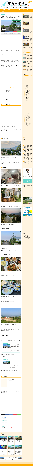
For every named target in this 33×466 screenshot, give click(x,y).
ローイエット (27, 108)
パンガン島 (26, 132)
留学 (23, 9)
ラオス (26, 134)
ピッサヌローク (27, 91)
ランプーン (26, 86)
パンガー (26, 133)
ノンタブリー (27, 120)
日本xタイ (27, 9)
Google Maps (9, 384)
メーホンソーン (27, 85)
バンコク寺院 (14, 9)
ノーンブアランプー (27, 114)
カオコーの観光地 (26, 242)
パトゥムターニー (27, 121)
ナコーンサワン (27, 96)
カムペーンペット (27, 93)
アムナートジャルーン (28, 117)
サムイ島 (26, 131)
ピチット (26, 95)
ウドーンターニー (27, 115)
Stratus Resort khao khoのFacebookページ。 (8, 159)
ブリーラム (26, 104)
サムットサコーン (27, 124)
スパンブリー (27, 118)
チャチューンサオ (27, 126)
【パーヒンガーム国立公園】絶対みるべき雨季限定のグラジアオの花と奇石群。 (28, 154)
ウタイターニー (27, 97)
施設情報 (6, 99)
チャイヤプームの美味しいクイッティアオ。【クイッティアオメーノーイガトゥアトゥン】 (28, 163)
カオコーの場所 (7, 90)
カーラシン (26, 98)
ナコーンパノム (27, 101)
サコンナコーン (27, 111)
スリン (26, 112)
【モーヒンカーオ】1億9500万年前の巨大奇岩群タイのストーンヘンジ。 (28, 150)
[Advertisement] (11, 43)
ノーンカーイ (27, 113)
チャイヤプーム (27, 100)
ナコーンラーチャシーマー (28, 102)
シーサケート (27, 110)
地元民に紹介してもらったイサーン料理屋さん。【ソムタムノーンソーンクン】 (28, 158)
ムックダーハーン (27, 106)
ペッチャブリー (27, 129)
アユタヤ (26, 119)
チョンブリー (27, 127)
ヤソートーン (27, 107)
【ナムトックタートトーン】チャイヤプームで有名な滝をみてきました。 (28, 146)
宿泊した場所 (7, 91)
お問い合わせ (3, 11)
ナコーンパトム (27, 125)
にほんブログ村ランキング (26, 195)
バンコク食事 (8, 9)
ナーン (26, 88)
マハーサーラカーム (27, 105)
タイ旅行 (19, 9)
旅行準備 (26, 135)
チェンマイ (26, 84)
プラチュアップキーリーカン (28, 130)
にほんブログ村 (4, 420)
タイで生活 (3, 9)
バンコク (26, 122)
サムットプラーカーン (28, 123)
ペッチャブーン (3, 14)
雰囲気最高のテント (28, 237)
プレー (26, 89)
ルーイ (26, 109)
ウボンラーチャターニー (28, 116)
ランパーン (26, 87)
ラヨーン (26, 128)
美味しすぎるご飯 (27, 239)
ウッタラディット (27, 90)
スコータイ (26, 92)
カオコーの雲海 (27, 238)
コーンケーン (27, 99)
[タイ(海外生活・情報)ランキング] (27, 200)
